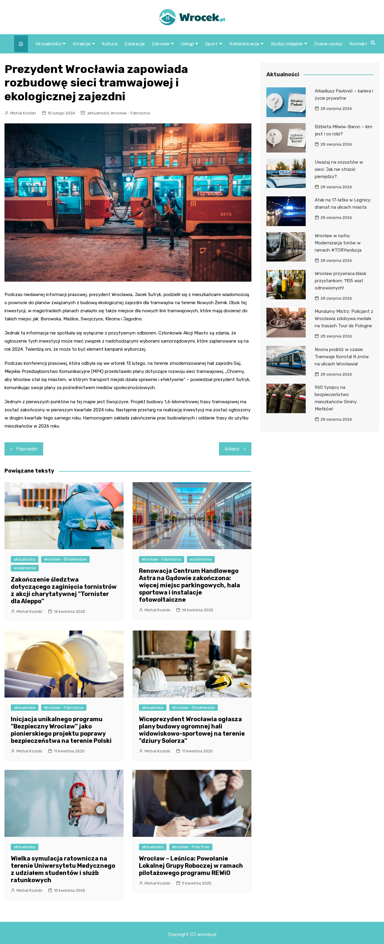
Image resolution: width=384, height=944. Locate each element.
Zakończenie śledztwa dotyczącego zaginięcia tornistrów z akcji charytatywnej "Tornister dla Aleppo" (64, 590)
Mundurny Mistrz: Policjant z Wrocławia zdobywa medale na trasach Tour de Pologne (344, 318)
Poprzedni (26, 449)
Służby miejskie (287, 44)
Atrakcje (82, 44)
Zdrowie (161, 44)
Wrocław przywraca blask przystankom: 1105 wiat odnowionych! (340, 281)
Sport (211, 44)
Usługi (187, 44)
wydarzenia (25, 568)
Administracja (244, 44)
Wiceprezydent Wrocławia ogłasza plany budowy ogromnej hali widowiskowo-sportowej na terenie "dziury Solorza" (192, 730)
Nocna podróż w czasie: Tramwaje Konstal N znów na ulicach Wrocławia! (342, 357)
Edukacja (135, 44)
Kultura (110, 44)
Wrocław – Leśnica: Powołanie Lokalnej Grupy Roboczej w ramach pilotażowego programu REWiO (191, 865)
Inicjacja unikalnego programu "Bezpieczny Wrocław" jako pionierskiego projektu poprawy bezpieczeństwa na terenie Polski (61, 730)
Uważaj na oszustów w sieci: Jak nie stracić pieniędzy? (339, 169)
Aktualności (48, 44)
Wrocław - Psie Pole (190, 847)
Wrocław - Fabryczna (130, 113)
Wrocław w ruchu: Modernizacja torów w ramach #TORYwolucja (338, 243)
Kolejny (232, 449)
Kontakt (358, 44)
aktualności (98, 113)
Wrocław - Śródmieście (65, 559)
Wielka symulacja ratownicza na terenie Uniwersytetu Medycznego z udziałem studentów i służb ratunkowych (63, 869)
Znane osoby (328, 44)
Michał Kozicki (23, 113)
